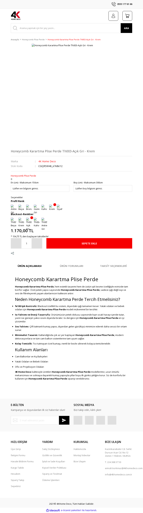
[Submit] (64, 420)
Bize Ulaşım (80, 461)
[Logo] (16, 16)
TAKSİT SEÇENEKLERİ (113, 266)
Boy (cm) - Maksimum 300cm (88, 182)
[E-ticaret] (71, 510)
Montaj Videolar (82, 455)
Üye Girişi (16, 449)
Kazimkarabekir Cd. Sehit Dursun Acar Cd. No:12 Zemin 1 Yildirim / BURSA (118, 452)
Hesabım (15, 473)
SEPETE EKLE (89, 243)
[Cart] (127, 16)
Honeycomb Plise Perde (23, 175)
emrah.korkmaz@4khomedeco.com (123, 468)
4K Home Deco (47, 161)
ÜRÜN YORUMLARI (71, 266)
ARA (126, 28)
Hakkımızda (80, 449)
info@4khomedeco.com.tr (118, 474)
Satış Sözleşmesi (51, 449)
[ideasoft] (53, 510)
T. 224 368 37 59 (113, 462)
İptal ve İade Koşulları (53, 461)
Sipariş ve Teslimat (52, 473)
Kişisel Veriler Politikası (54, 467)
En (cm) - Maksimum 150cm (25, 182)
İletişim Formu (18, 455)
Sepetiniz (16, 486)
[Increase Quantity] (37, 243)
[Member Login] (113, 16)
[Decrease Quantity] (16, 243)
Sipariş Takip (17, 480)
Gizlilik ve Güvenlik (52, 455)
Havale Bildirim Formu (22, 461)
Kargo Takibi (17, 467)
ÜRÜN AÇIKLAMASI (30, 266)
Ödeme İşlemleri (50, 480)
